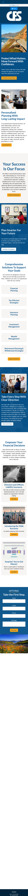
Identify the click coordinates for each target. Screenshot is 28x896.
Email (14, 605)
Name (14, 598)
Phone (14, 613)
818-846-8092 (15, 894)
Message (14, 620)
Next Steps (14, 630)
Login (15, 8)
